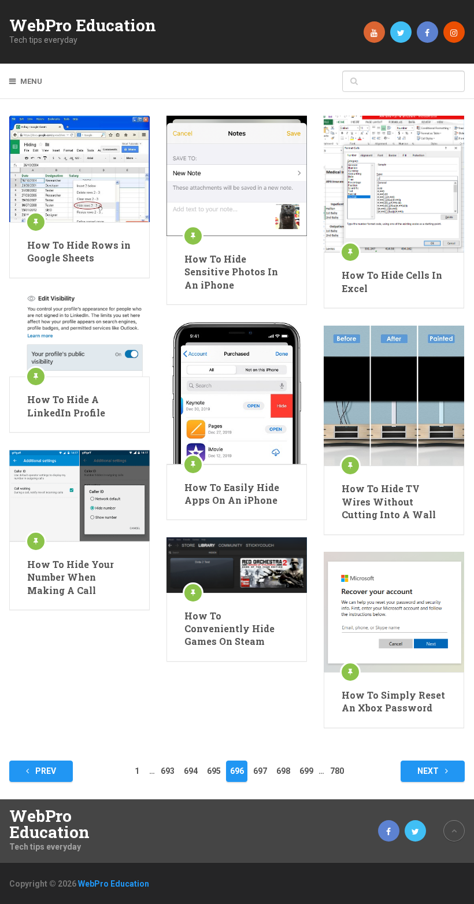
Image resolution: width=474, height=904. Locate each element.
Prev (45, 771)
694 (191, 771)
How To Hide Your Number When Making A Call (70, 577)
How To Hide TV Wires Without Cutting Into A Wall (389, 501)
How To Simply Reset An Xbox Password (393, 701)
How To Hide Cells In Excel (392, 281)
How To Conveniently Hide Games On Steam (229, 629)
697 (260, 771)
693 (168, 771)
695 (214, 771)
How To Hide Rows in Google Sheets (79, 251)
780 (337, 771)
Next (428, 771)
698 (283, 771)
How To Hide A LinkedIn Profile (66, 405)
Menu (31, 81)
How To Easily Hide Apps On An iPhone (231, 493)
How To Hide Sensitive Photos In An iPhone (231, 272)
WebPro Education (82, 25)
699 (306, 771)
